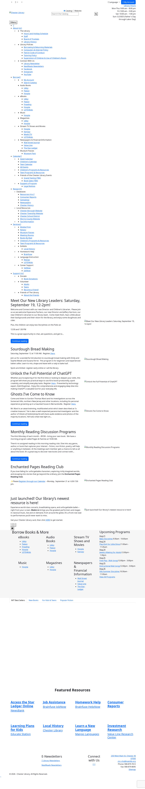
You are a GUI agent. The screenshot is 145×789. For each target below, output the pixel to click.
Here (52, 353)
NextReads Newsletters (52, 765)
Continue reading (19, 341)
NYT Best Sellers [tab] (18, 600)
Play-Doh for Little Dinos (109, 544)
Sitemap (132, 769)
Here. (73, 404)
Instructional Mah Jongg (109, 566)
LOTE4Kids (26, 552)
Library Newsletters (51, 760)
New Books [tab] (33, 600)
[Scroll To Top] (0, 776)
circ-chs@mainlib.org (127, 761)
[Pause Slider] (12, 528)
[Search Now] (96, 14)
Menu (13, 22)
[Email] (16, 2)
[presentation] (12, 525)
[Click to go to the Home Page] (16, 12)
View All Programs (107, 577)
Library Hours (130, 5)
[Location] (11, 2)
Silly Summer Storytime (109, 571)
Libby (24, 541)
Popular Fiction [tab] (66, 600)
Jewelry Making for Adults (110, 552)
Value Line (81, 584)
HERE (48, 520)
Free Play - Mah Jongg (108, 560)
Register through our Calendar (32, 481)
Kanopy (80, 551)
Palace (24, 544)
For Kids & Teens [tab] (49, 600)
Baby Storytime (106, 539)
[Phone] (21, 2)
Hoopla (25, 549)
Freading (25, 547)
